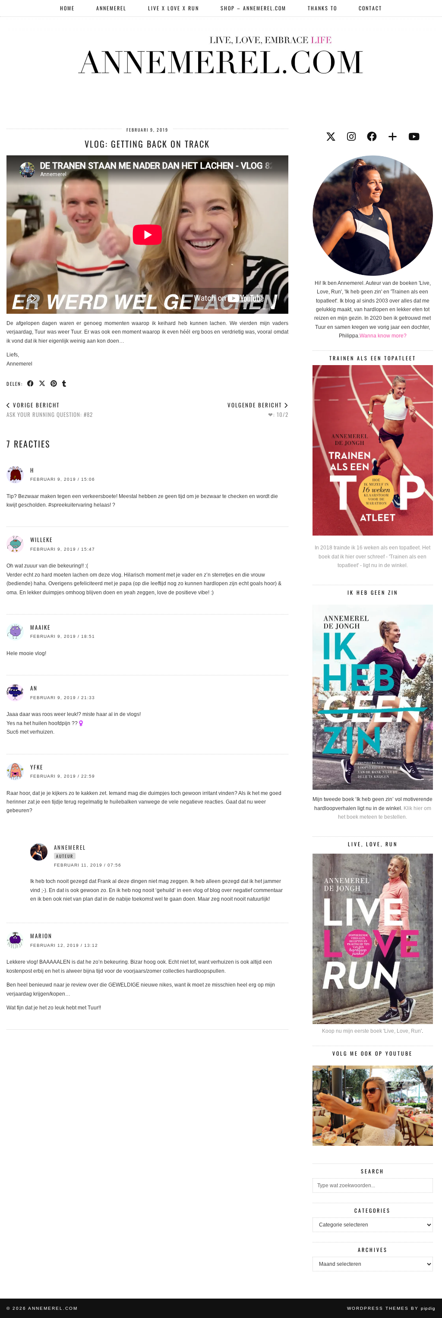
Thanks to (322, 8)
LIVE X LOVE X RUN (173, 8)
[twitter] (331, 136)
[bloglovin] (392, 136)
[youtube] (414, 136)
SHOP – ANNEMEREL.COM (253, 8)
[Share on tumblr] (64, 383)
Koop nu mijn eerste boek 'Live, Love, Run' (372, 1031)
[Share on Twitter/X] (42, 383)
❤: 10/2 (257, 409)
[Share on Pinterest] (54, 383)
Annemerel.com (53, 1308)
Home (67, 8)
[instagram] (351, 136)
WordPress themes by (391, 1308)
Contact (370, 8)
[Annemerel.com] (221, 53)
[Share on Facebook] (31, 383)
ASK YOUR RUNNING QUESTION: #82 (49, 409)
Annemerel (111, 8)
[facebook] (372, 136)
